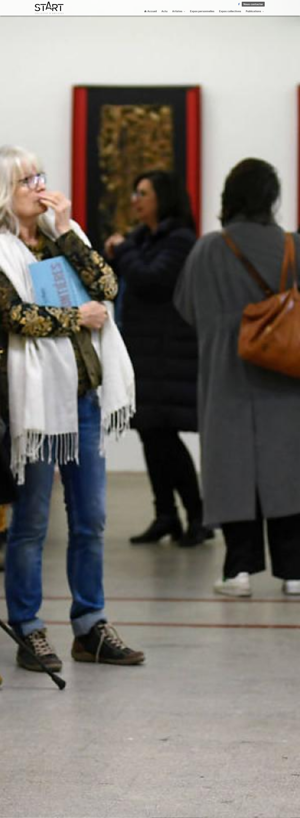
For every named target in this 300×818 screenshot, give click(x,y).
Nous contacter (253, 4)
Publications (253, 11)
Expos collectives (230, 11)
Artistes (177, 11)
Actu (164, 11)
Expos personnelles (202, 11)
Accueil (152, 11)
